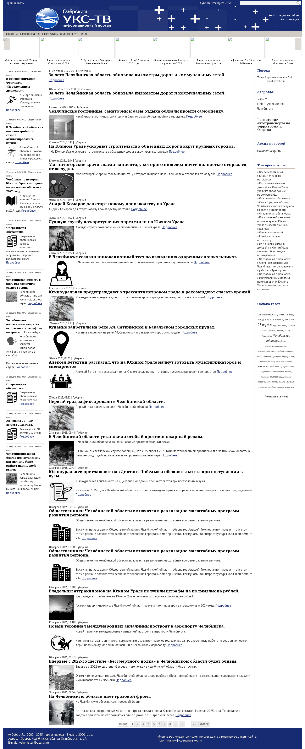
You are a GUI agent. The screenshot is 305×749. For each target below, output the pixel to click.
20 (194, 724)
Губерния (85, 71)
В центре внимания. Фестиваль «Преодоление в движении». (21, 84)
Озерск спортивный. (271, 172)
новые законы (275, 366)
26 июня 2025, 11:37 (60, 218)
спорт (274, 381)
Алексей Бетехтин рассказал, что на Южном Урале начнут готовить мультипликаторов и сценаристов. (145, 364)
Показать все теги (276, 396)
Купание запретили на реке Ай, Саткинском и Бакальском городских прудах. (132, 327)
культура (276, 356)
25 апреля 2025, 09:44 (62, 432)
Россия (272, 330)
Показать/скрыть (269, 151)
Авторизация (290, 19)
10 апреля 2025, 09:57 (62, 657)
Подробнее (13, 110)
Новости (12, 34)
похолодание (275, 376)
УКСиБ (287, 330)
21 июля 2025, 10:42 (60, 142)
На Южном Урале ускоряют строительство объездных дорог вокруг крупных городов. (142, 146)
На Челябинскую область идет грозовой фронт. (100, 696)
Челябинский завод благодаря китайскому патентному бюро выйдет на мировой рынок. (23, 461)
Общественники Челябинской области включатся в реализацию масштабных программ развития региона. (144, 513)
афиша (282, 341)
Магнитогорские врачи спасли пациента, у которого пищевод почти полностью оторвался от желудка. (147, 166)
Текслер (279, 330)
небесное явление (284, 361)
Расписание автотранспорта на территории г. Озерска (273, 124)
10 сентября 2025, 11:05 (63, 89)
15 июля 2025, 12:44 (60, 160)
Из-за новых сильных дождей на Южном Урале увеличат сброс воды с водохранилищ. (272, 189)
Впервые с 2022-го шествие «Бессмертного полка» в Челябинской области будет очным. (143, 661)
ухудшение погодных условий (270, 387)
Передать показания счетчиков (66, 34)
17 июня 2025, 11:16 (60, 288)
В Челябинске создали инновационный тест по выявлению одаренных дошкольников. (143, 257)
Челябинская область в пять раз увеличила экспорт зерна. (23, 283)
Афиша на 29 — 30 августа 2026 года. (19, 423)
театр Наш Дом (286, 381)
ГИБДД (261, 319)
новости (263, 366)
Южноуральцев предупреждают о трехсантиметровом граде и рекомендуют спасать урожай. (150, 292)
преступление (264, 381)
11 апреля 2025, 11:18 (62, 622)
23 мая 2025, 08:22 (60, 397)
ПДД (275, 325)
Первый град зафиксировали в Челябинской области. (107, 401)
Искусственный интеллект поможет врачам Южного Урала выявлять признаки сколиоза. (273, 223)
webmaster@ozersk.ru (33, 742)
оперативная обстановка (272, 371)
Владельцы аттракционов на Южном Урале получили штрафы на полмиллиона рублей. (144, 591)
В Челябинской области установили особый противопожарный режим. (126, 436)
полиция (264, 376)
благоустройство (266, 351)
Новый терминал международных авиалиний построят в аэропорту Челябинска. (137, 626)
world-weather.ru (276, 81)
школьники (289, 387)
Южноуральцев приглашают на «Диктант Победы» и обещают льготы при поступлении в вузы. (146, 473)
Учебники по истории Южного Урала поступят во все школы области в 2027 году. (24, 185)
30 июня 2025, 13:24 (60, 200)
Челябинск (266, 336)
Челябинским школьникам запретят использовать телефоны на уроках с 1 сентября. (24, 326)
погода (288, 371)
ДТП (266, 319)
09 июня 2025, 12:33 (60, 323)
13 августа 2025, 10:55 (62, 107)
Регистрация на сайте (284, 15)
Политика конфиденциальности (180, 740)
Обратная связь (14, 3)
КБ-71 (264, 99)
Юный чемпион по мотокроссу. (269, 177)
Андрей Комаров (285, 314)
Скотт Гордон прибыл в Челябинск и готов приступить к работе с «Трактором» (275, 206)
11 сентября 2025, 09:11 (63, 71)
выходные (280, 351)
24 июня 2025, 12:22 (60, 253)
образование (288, 366)
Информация (31, 34)
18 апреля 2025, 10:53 (62, 507)
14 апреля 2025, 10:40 (62, 587)
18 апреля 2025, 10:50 (62, 547)
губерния (289, 351)
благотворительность (275, 346)
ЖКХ (272, 319)
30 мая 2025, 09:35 (60, 358)
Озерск (264, 324)
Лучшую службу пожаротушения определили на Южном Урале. (117, 221)
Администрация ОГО (268, 314)
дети (259, 356)
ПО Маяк (282, 325)
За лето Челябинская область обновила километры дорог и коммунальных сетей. (137, 74)
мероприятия (288, 356)
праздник (286, 376)
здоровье (267, 356)
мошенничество (267, 361)
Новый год (289, 319)
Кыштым (279, 319)
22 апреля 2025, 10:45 (62, 468)
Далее (204, 724)
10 (181, 724)
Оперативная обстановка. (16, 230)
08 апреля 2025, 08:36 (62, 692)
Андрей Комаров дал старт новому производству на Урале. (113, 203)
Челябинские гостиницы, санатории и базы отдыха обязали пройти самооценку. (136, 111)
